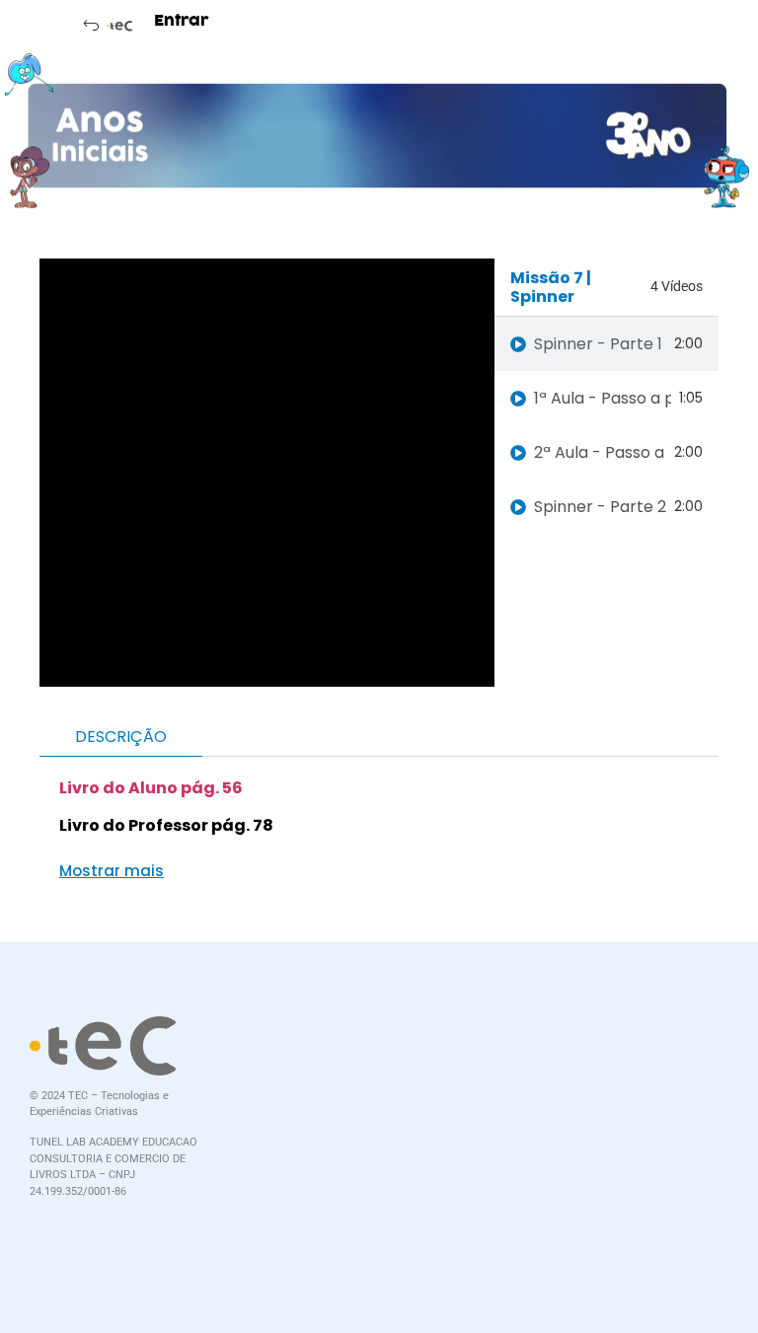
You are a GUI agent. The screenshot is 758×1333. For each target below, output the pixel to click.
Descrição (121, 736)
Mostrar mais (111, 870)
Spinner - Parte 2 (600, 506)
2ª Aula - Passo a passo (600, 452)
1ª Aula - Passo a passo (602, 398)
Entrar (181, 21)
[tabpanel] (266, 473)
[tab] (606, 344)
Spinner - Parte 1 (598, 344)
